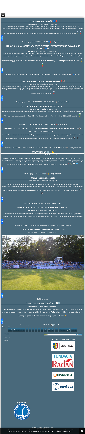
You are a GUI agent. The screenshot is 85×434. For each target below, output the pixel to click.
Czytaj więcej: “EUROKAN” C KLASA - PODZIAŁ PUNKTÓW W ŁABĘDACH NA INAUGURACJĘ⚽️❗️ (37, 148)
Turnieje (6, 334)
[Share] (42, 40)
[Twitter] (42, 38)
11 (49, 330)
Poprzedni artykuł (19, 330)
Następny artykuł (65, 330)
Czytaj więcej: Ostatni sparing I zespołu (37, 203)
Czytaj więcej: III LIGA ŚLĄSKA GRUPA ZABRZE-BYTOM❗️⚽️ (36, 102)
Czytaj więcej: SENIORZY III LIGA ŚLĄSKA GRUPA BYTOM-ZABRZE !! (37, 225)
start (10, 330)
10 (45, 330)
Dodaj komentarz (57, 42)
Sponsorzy (7, 337)
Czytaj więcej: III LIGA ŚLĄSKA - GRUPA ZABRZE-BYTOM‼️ (37, 124)
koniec (74, 330)
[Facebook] (42, 36)
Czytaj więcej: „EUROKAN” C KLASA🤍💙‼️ (37, 42)
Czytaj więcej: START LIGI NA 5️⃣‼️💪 (37, 174)
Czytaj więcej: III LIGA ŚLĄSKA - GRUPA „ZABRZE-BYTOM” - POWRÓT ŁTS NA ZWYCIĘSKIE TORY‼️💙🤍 (40, 74)
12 (53, 330)
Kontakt (6, 340)
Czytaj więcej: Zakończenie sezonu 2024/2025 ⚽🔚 (37, 325)
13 (56, 330)
